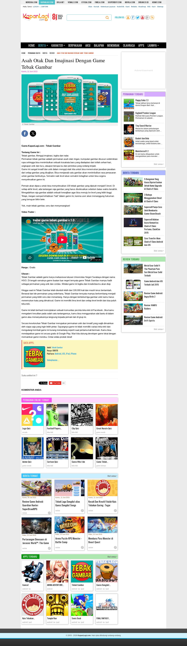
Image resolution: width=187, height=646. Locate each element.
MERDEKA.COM (31, 2)
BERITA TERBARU (131, 173)
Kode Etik (120, 6)
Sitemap (160, 6)
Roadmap (142, 6)
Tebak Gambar (57, 347)
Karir (154, 6)
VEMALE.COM (73, 2)
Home (23, 53)
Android (58, 353)
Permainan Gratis (34, 53)
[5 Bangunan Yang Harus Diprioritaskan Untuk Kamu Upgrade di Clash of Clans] (133, 186)
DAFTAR (44, 6)
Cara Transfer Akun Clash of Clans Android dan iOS (153, 241)
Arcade (24, 432)
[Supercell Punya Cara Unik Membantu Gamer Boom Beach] (133, 214)
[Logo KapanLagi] (43, 17)
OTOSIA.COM (86, 2)
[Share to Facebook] (24, 133)
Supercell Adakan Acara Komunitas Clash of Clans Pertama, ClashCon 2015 (152, 226)
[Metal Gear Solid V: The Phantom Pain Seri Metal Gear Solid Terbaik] (133, 273)
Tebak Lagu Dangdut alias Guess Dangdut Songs (67, 503)
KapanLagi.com (84, 635)
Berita (45, 53)
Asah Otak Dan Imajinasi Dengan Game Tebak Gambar (75, 53)
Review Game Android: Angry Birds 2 (153, 294)
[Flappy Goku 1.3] (129, 109)
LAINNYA (152, 45)
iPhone (73, 353)
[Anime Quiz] (33, 448)
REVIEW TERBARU (131, 259)
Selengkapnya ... (53, 359)
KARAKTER (57, 45)
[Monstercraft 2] (129, 160)
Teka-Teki (50, 432)
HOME (31, 45)
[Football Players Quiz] (57, 415)
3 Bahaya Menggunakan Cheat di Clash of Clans (153, 198)
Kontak (96, 6)
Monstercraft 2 (142, 151)
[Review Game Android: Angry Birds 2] (133, 300)
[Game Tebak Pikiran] (107, 448)
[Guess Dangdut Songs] (107, 572)
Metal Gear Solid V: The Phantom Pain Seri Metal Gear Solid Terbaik (153, 270)
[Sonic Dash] (82, 605)
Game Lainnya (101, 465)
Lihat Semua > (159, 163)
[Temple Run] (57, 605)
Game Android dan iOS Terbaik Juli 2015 (153, 282)
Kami (128, 6)
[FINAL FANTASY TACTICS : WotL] (107, 605)
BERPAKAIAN (75, 45)
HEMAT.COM (156, 2)
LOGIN (36, 6)
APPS (141, 45)
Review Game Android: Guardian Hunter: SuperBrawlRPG (32, 505)
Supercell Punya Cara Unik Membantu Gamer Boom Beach (153, 210)
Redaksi (134, 6)
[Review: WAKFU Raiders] (133, 312)
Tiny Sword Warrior (143, 125)
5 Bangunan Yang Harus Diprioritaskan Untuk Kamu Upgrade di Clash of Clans (153, 184)
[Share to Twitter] (33, 133)
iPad (68, 353)
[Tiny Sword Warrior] (129, 134)
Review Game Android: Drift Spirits (153, 318)
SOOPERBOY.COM (114, 2)
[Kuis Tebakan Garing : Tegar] (33, 605)
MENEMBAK (113, 45)
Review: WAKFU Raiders (150, 306)
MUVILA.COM (130, 2)
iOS (63, 353)
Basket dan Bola (142, 138)
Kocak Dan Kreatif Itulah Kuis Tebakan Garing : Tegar (102, 503)
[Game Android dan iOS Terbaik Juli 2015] (133, 288)
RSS (148, 6)
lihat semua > (112, 475)
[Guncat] (33, 572)
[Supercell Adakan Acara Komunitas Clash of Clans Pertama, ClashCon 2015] (133, 227)
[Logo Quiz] (33, 415)
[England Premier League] (129, 121)
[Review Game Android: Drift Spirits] (133, 324)
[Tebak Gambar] (34, 367)
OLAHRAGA (129, 45)
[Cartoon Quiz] (57, 448)
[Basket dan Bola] (129, 147)
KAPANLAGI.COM (47, 2)
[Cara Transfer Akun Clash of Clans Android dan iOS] (133, 245)
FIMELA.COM (99, 2)
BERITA (42, 45)
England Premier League (145, 112)
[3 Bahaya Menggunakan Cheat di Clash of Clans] (133, 202)
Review (52, 53)
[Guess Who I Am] (82, 448)
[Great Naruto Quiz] (107, 415)
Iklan (90, 6)
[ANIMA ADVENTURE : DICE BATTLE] (57, 572)
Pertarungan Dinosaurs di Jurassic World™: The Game (35, 541)
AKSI (87, 45)
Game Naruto (100, 432)
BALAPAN (99, 45)
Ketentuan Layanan (108, 6)
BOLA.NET (60, 2)
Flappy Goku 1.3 (141, 100)
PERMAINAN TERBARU (133, 94)
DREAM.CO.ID (143, 2)
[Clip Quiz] (82, 415)
